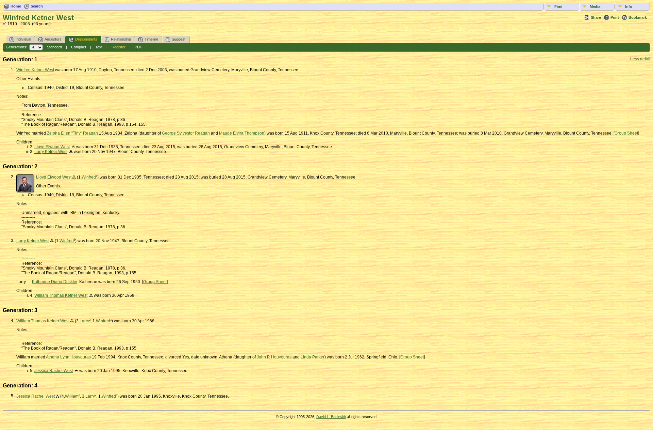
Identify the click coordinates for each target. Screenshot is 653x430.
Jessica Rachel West (53, 370)
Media (595, 6)
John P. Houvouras (274, 357)
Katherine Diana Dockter (54, 281)
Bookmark (638, 17)
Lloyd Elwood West (52, 146)
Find (558, 6)
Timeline (151, 39)
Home (16, 6)
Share (596, 17)
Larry (84, 321)
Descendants (86, 39)
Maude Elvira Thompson (241, 133)
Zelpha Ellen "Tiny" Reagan (72, 133)
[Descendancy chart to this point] (74, 177)
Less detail (640, 59)
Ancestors (53, 39)
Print (614, 17)
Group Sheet (626, 133)
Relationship (121, 39)
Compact (78, 47)
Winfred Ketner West (35, 69)
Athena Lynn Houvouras (68, 357)
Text (98, 47)
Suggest (178, 39)
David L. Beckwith (331, 417)
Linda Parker (312, 357)
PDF (138, 47)
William (72, 396)
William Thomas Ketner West (60, 295)
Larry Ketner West (50, 151)
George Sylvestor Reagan (186, 133)
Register (118, 47)
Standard (54, 47)
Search (37, 6)
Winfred (89, 177)
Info (628, 6)
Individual (23, 39)
